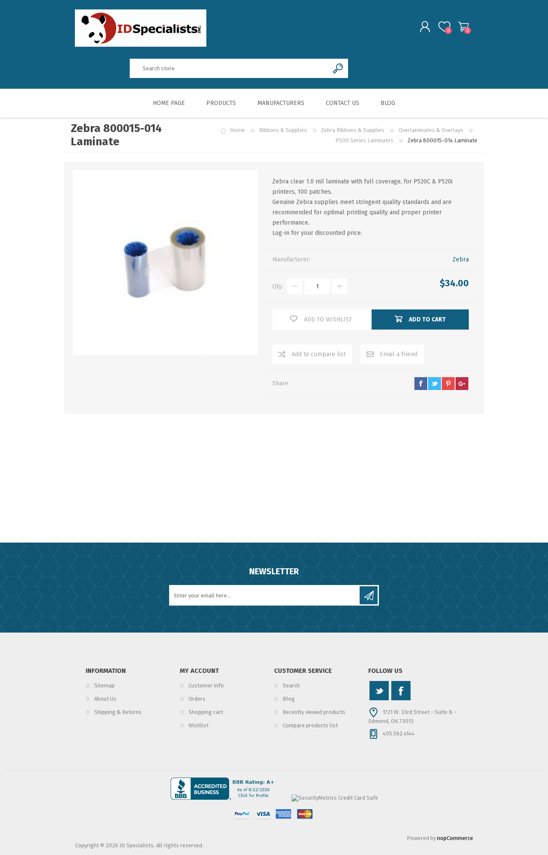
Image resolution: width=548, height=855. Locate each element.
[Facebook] (401, 690)
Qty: (277, 286)
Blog (289, 699)
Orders (197, 699)
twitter (434, 383)
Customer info (206, 685)
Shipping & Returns (118, 712)
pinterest (448, 383)
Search (291, 685)
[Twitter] (379, 690)
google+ (462, 383)
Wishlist (198, 725)
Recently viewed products (314, 712)
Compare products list (310, 725)
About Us (105, 699)
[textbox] (229, 68)
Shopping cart (463, 26)
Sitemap (104, 685)
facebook (420, 383)
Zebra (461, 259)
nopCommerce (455, 838)
